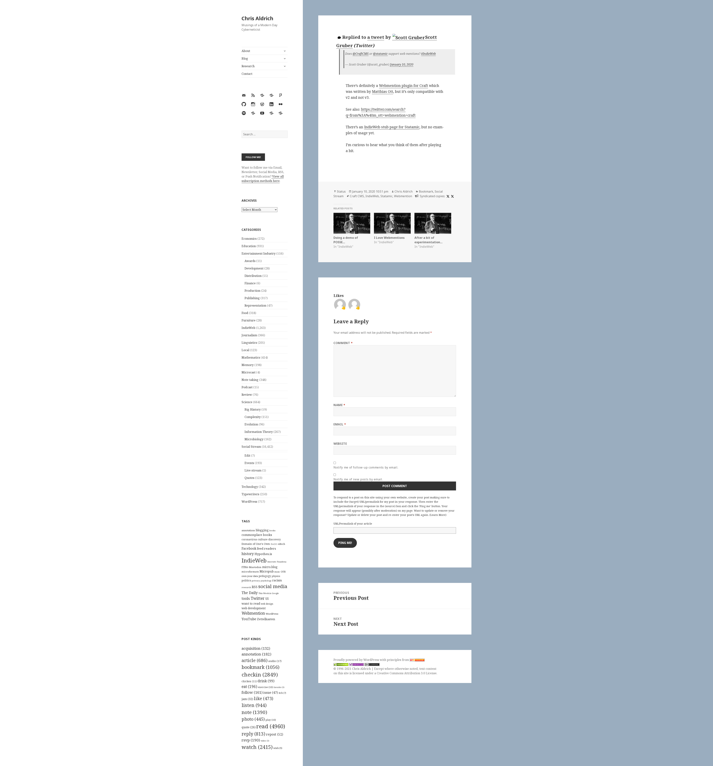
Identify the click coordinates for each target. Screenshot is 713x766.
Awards (250, 261)
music (277, 571)
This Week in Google (268, 593)
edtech (281, 544)
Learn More (437, 515)
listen (254, 705)
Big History (253, 409)
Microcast (248, 372)
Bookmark (426, 191)
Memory (248, 365)
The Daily (250, 592)
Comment (343, 343)
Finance (250, 283)
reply (253, 734)
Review (247, 395)
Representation (255, 305)
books (272, 530)
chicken (249, 681)
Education (249, 246)
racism (277, 580)
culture (263, 539)
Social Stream (251, 447)
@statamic (380, 54)
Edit (247, 455)
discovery (274, 539)
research (246, 587)
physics (276, 576)
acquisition (256, 648)
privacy (256, 580)
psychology (266, 580)
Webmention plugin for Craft (403, 85)
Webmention (253, 613)
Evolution (251, 424)
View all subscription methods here (263, 178)
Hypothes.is (263, 554)
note (254, 712)
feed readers (266, 548)
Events (249, 463)
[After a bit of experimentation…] (432, 223)
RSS (255, 587)
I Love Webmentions (389, 238)
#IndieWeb (428, 54)
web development (254, 608)
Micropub (267, 571)
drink (266, 681)
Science (247, 402)
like (263, 698)
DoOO (274, 544)
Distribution (253, 276)
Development (254, 268)
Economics (249, 239)
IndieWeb (248, 328)
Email (339, 424)
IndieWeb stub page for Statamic (391, 127)
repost (274, 734)
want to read (251, 603)
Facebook (249, 548)
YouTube (249, 619)
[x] (447, 196)
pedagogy (265, 576)
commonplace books (257, 535)
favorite (279, 687)
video (265, 740)
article (255, 660)
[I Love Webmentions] (392, 223)
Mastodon (255, 567)
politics (246, 580)
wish (277, 748)
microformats (250, 571)
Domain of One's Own (256, 544)
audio (274, 661)
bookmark (260, 667)
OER (283, 571)
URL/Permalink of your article (352, 523)
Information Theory (259, 432)
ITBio (245, 567)
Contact (247, 74)
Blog (245, 58)
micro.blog (270, 567)
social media (272, 586)
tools (246, 598)
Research (248, 66)
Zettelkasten (266, 619)
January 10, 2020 (401, 64)
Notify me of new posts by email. (358, 479)
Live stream (253, 470)
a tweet (375, 37)
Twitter (258, 598)
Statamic (386, 196)
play (271, 719)
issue (270, 692)
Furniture (248, 320)
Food (245, 313)
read (270, 726)
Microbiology (254, 439)
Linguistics (249, 343)
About (246, 51)
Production (252, 291)
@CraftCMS (361, 54)
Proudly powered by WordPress (356, 660)
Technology (250, 487)
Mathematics (251, 357)
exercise (265, 687)
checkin (260, 674)
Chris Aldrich (257, 18)
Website (340, 444)
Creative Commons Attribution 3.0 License (407, 673)
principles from (398, 660)
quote (248, 727)
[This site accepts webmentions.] (356, 664)
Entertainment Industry (259, 253)
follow (252, 692)
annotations (248, 530)
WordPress (249, 502)
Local (245, 350)
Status (341, 191)
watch (257, 747)
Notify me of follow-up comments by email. (365, 467)
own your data (250, 576)
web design (267, 603)
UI (267, 599)
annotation (256, 654)
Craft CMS (357, 196)
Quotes (249, 478)
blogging (262, 530)
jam (247, 699)
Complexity (253, 417)
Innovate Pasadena (276, 561)
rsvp (251, 740)
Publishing (252, 298)
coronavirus (249, 539)
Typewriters (250, 494)
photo (253, 719)
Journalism (249, 335)
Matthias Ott (382, 91)
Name (339, 405)
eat (249, 686)
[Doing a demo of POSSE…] (351, 223)
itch (282, 693)
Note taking (250, 380)
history (248, 553)
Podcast (247, 387)
